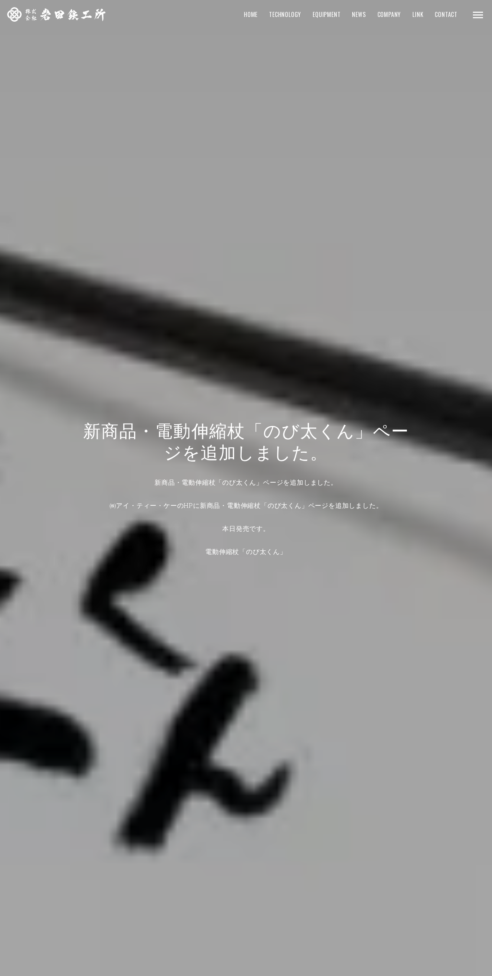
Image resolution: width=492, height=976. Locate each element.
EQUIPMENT (326, 14)
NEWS (359, 14)
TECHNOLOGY (285, 14)
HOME (251, 14)
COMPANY (389, 14)
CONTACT (446, 14)
